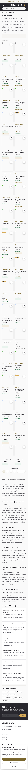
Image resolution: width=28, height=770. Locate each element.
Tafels (6, 12)
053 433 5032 (4, 732)
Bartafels (5, 691)
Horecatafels (12, 694)
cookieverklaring (17, 754)
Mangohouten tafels (7, 697)
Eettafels (5, 694)
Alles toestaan (14, 759)
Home (3, 12)
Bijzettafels (12, 691)
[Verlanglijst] (21, 5)
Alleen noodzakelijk (14, 762)
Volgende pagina (21, 471)
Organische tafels (18, 697)
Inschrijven (23, 715)
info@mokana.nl (5, 734)
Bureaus (19, 691)
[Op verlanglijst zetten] (11, 44)
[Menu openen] (3, 5)
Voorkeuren (14, 766)
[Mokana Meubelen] (14, 5)
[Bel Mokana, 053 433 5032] (24, 1)
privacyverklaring (5, 755)
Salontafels (5, 700)
